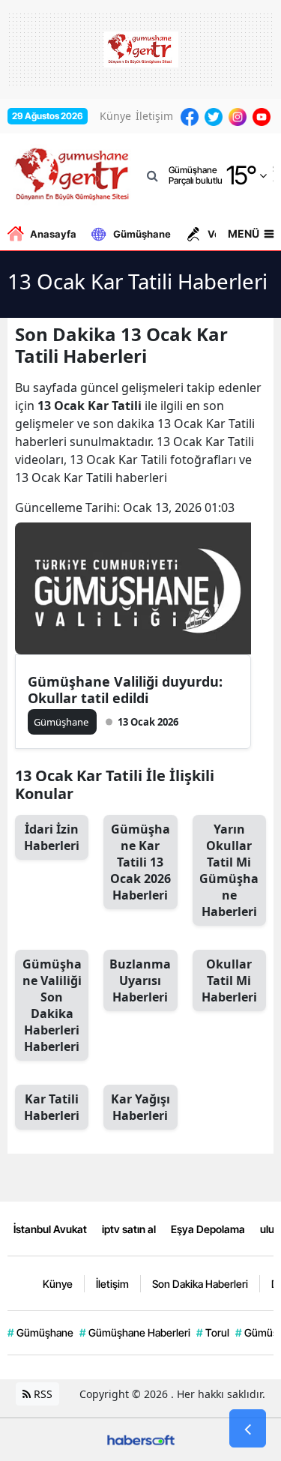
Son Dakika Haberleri (200, 1283)
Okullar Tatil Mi (229, 980)
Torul (212, 1332)
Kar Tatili (51, 1107)
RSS (41, 1394)
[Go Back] (247, 1428)
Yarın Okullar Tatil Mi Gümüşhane (229, 870)
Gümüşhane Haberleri (134, 1332)
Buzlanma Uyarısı (140, 980)
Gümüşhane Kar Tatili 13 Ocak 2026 (140, 862)
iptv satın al (129, 1229)
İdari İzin (51, 837)
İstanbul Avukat (50, 1229)
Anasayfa (53, 234)
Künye (115, 116)
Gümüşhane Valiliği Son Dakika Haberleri (52, 1005)
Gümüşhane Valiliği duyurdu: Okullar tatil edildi (125, 689)
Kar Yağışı (140, 1107)
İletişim (154, 116)
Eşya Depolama (208, 1229)
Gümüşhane (142, 234)
